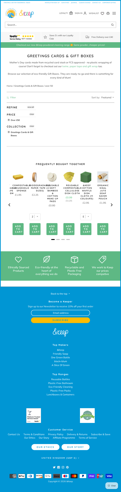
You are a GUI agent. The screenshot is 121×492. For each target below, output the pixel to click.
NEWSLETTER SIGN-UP (52, 2)
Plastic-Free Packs (60, 390)
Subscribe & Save (100, 434)
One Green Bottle (60, 357)
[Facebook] (58, 467)
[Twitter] (54, 467)
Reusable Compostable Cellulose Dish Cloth (72, 189)
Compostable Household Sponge (22, 188)
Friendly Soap (60, 353)
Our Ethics (65, 2)
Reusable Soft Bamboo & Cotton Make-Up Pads (52, 193)
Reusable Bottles (60, 379)
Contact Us (96, 2)
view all (31, 107)
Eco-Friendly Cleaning (61, 386)
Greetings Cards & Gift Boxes (21, 134)
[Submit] (112, 25)
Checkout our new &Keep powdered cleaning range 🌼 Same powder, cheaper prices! (60, 45)
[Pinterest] (67, 467)
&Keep (60, 349)
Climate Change (84, 2)
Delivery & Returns (77, 434)
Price (11, 114)
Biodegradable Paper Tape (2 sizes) (40, 188)
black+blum (60, 361)
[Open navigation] (114, 13)
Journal (74, 2)
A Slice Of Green (61, 365)
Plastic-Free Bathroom (60, 383)
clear (32, 114)
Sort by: (95, 97)
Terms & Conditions (34, 434)
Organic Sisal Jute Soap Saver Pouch (103, 192)
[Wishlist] (97, 13)
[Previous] (10, 205)
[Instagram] (63, 467)
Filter (13, 97)
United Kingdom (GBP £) (59, 458)
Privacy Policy (55, 434)
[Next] (111, 205)
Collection (16, 126)
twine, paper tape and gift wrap (80, 66)
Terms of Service (88, 437)
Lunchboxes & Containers (60, 394)
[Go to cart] (108, 13)
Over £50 (15, 120)
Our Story (44, 437)
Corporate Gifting (109, 2)
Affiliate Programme (64, 437)
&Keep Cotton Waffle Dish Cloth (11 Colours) (86, 192)
